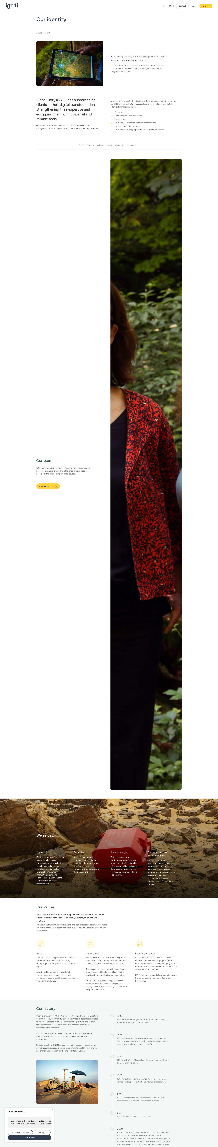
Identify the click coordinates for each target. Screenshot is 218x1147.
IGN (115, 104)
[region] (29, 1125)
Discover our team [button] (46, 486)
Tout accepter (29, 1137)
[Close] (52, 1109)
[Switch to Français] (170, 6)
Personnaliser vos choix (20, 1132)
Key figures (119, 145)
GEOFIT (132, 101)
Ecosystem (131, 145)
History (109, 145)
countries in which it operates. (111, 975)
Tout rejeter (42, 1132)
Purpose (90, 145)
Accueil (39, 33)
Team (81, 145)
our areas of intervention (88, 128)
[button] (205, 6)
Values (100, 145)
